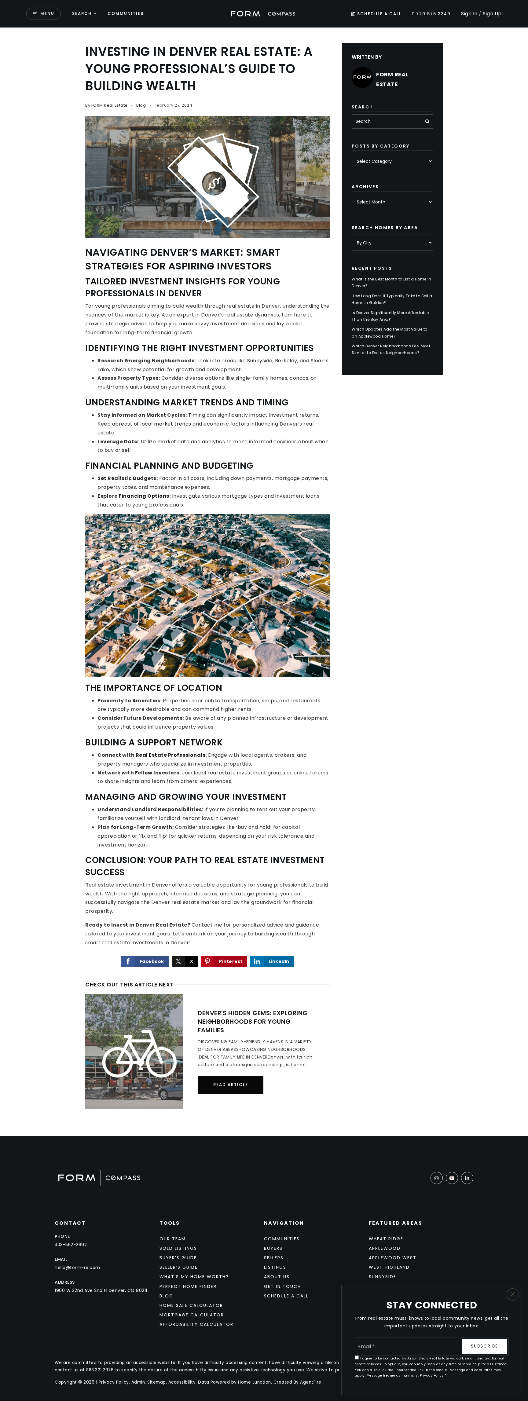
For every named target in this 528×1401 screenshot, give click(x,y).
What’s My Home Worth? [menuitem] (194, 1277)
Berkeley (286, 360)
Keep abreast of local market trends (144, 423)
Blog (141, 105)
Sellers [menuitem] (274, 1258)
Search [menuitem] (82, 13)
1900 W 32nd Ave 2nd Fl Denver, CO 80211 (101, 1290)
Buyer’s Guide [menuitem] (178, 1258)
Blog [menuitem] (166, 1296)
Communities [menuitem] (126, 13)
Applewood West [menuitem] (392, 1258)
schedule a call (379, 14)
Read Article (230, 1085)
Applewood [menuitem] (385, 1248)
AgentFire (310, 1382)
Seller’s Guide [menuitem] (179, 1267)
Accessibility (182, 1382)
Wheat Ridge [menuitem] (386, 1239)
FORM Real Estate (109, 105)
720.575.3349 (432, 14)
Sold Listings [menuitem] (178, 1248)
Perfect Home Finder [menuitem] (188, 1286)
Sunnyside (260, 360)
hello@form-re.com (77, 1267)
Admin (138, 1382)
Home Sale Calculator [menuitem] (191, 1305)
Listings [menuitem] (275, 1267)
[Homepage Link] (263, 13)
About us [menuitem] (277, 1277)
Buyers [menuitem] (273, 1248)
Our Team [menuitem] (173, 1239)
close (513, 1294)
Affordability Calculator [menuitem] (196, 1324)
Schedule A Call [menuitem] (286, 1296)
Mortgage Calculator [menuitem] (192, 1315)
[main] (264, 582)
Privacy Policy (114, 1382)
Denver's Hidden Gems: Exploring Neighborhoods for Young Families (253, 1021)
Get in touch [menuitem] (282, 1286)
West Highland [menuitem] (389, 1267)
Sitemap (156, 1382)
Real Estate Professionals (171, 755)
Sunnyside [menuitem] (382, 1277)
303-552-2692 (71, 1245)
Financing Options (144, 495)
